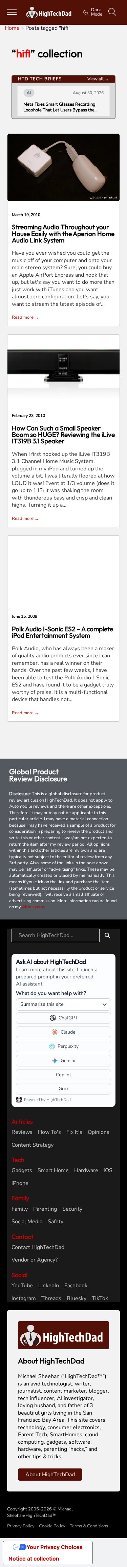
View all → (98, 79)
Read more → (25, 317)
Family (20, 1209)
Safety (55, 1221)
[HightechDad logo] (50, 12)
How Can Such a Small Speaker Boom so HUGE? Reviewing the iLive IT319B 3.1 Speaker (63, 434)
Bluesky (76, 1298)
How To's (49, 1132)
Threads (51, 1298)
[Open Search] (112, 12)
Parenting (45, 1209)
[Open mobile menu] (12, 12)
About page (33, 907)
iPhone (20, 1183)
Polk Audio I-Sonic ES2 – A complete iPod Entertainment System (62, 632)
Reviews (22, 1132)
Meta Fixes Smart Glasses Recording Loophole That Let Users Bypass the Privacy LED (59, 107)
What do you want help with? (51, 993)
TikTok (100, 1298)
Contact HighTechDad (38, 1247)
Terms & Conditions (89, 1526)
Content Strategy (33, 1145)
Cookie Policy (52, 1526)
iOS (108, 1170)
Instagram (24, 1298)
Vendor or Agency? (35, 1260)
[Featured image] (63, 167)
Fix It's (74, 1132)
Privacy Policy (21, 1526)
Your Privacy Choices (54, 1547)
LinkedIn (48, 1285)
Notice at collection (33, 1558)
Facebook (75, 1285)
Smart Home (53, 1170)
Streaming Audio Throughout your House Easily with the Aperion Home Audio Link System (63, 233)
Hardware (86, 1170)
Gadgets (22, 1170)
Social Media (27, 1221)
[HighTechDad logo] (63, 1335)
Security (72, 1209)
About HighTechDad (50, 1474)
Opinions (98, 1132)
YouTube (22, 1285)
